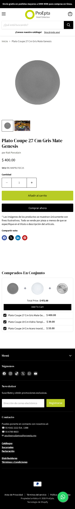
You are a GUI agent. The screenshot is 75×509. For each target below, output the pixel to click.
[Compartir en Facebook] (4, 237)
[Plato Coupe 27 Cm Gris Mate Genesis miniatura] (7, 125)
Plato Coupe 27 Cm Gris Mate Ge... (26, 315)
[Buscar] (68, 25)
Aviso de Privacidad (14, 494)
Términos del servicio (36, 494)
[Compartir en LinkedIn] (18, 237)
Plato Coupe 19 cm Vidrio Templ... (26, 322)
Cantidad (6, 174)
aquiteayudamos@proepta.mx (20, 435)
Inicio (5, 41)
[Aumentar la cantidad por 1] (32, 182)
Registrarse (55, 403)
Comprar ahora (38, 208)
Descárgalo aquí (52, 32)
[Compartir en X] (11, 237)
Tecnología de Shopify (37, 502)
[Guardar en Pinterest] (24, 237)
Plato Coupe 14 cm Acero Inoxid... (26, 328)
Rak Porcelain (13, 153)
